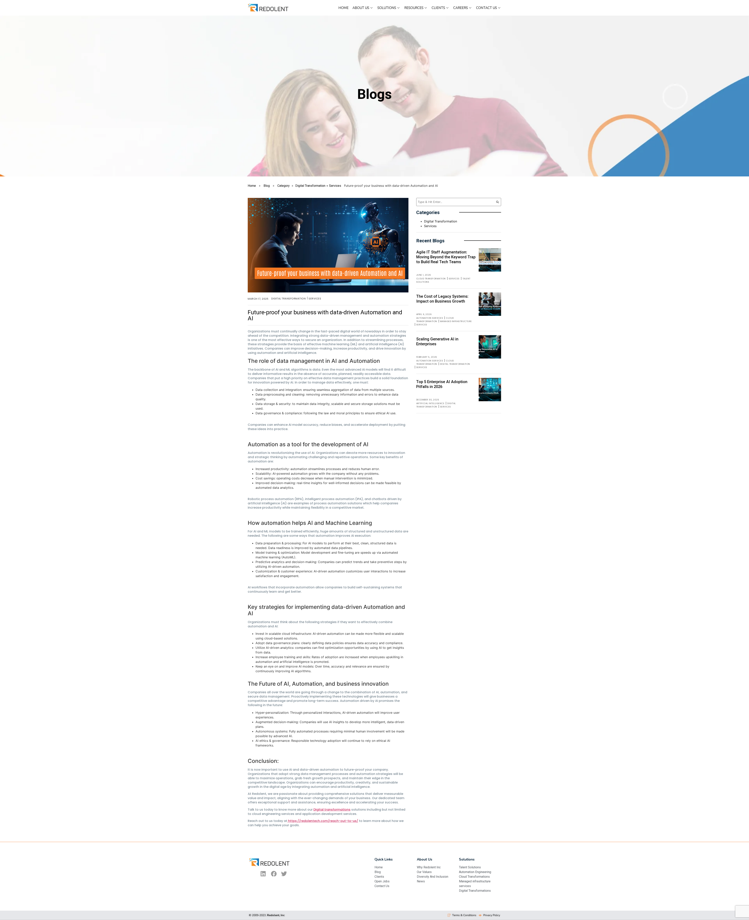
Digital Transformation (310, 186)
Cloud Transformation (431, 278)
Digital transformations (332, 809)
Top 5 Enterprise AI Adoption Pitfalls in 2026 (441, 384)
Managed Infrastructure (456, 321)
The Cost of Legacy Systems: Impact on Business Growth (442, 299)
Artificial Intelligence (430, 403)
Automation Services (429, 318)
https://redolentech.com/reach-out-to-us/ (322, 821)
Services (335, 186)
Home (343, 8)
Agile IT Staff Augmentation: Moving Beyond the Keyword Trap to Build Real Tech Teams (446, 257)
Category (283, 186)
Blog (267, 186)
